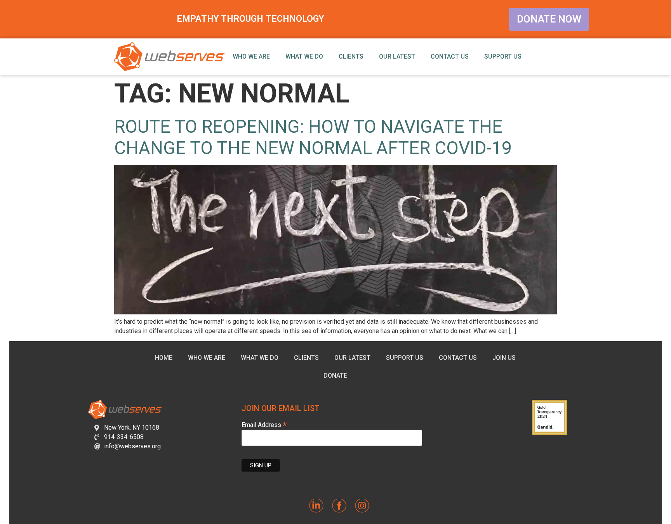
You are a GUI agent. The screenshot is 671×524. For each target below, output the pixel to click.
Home (163, 357)
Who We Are (251, 56)
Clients (351, 56)
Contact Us (450, 56)
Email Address (264, 424)
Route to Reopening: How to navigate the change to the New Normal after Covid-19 (313, 137)
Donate (335, 375)
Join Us (504, 357)
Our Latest (397, 56)
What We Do (304, 56)
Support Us (503, 56)
